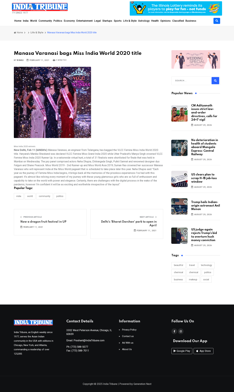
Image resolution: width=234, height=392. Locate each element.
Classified (178, 20)
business (178, 279)
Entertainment (84, 20)
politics (207, 272)
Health (155, 20)
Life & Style (130, 20)
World (33, 20)
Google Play (183, 350)
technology (206, 265)
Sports (118, 20)
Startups (107, 20)
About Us (127, 349)
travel (192, 265)
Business (190, 20)
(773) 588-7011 (80, 350)
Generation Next (142, 383)
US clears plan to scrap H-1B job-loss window (204, 178)
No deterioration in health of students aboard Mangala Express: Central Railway (204, 147)
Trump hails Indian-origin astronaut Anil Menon (205, 206)
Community (45, 20)
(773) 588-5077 (79, 346)
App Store (205, 350)
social (206, 279)
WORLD (30, 196)
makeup (193, 279)
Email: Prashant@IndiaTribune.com (85, 340)
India (25, 20)
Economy (69, 20)
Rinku (20, 60)
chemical (178, 272)
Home (17, 20)
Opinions (165, 20)
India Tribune (110, 383)
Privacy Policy (129, 330)
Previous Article (32, 217)
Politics (57, 20)
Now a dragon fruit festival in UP (43, 221)
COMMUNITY (44, 196)
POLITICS (59, 196)
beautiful (178, 265)
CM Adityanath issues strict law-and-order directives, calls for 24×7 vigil (204, 112)
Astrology (144, 20)
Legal (97, 20)
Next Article (147, 217)
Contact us (128, 336)
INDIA (18, 196)
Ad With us (127, 343)
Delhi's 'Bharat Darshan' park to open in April (129, 223)
